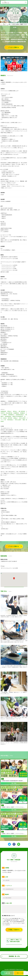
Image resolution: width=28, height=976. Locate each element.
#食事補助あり (11, 414)
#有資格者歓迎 (8, 416)
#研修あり (15, 418)
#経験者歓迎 (3, 411)
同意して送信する (14, 929)
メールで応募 (21, 973)
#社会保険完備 (9, 413)
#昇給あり (9, 411)
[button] (26, 16)
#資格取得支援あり (20, 414)
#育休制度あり (10, 419)
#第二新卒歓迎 (22, 411)
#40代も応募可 (18, 419)
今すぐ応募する (14, 47)
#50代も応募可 (22, 418)
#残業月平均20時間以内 (17, 416)
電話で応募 (8, 973)
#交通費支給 (16, 413)
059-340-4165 (15, 941)
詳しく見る (14, 783)
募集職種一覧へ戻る (14, 956)
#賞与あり (15, 411)
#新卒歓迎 (10, 418)
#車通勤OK (22, 413)
